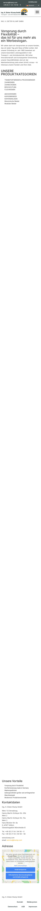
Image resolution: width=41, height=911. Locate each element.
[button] (37, 12)
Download (32, 2)
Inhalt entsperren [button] (20, 869)
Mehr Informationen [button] (20, 865)
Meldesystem (32, 902)
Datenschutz (13, 907)
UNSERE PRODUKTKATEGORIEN (19, 72)
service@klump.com (14, 840)
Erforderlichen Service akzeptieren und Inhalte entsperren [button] (20, 876)
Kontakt (20, 902)
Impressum (33, 907)
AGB (23, 907)
